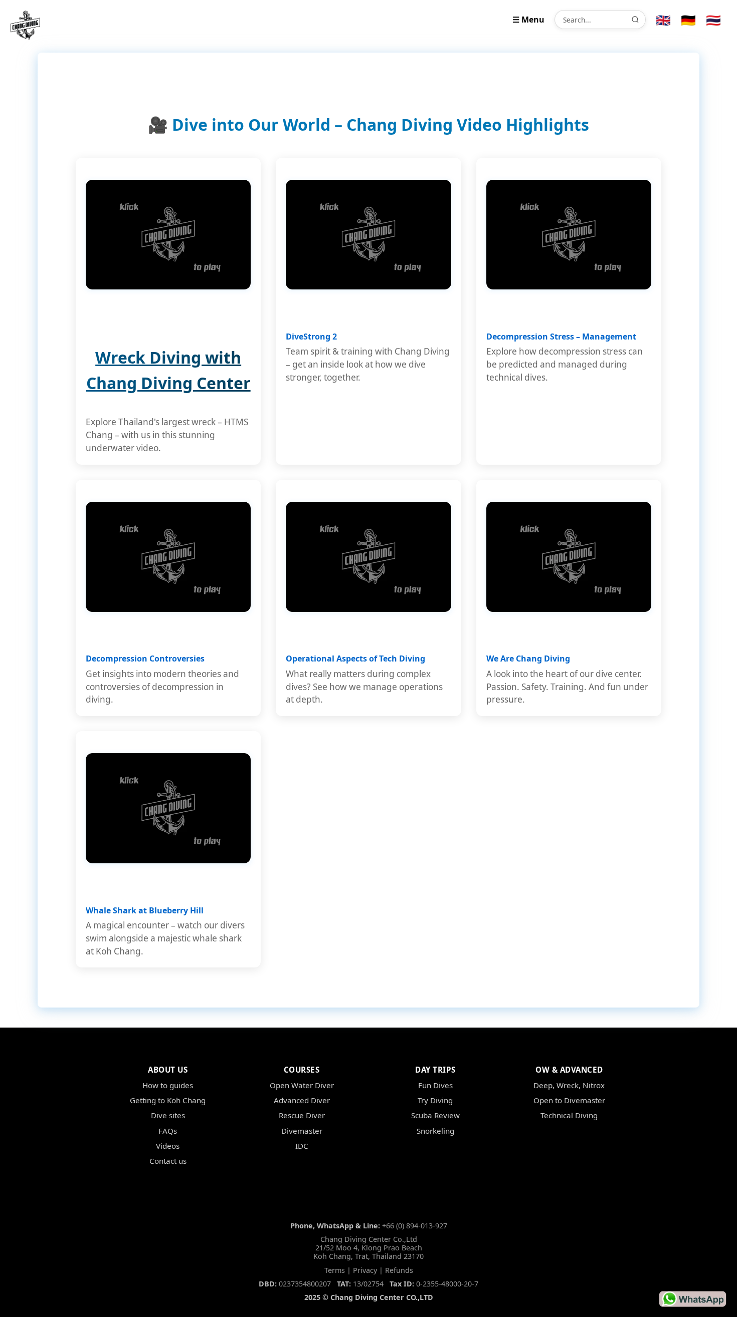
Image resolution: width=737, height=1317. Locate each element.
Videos (167, 1146)
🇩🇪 (688, 20)
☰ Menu (528, 19)
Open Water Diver (302, 1085)
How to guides (167, 1085)
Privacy (365, 1270)
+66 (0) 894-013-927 (414, 1225)
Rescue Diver (302, 1115)
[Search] (635, 20)
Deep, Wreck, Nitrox (569, 1085)
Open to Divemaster (569, 1100)
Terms (334, 1270)
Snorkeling (435, 1131)
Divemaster (301, 1131)
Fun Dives (435, 1085)
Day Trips (435, 1070)
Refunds (399, 1270)
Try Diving (435, 1100)
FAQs (167, 1131)
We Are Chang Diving (528, 658)
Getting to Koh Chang (168, 1100)
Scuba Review (435, 1115)
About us (168, 1070)
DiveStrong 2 (311, 336)
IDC (301, 1146)
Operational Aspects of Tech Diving (355, 658)
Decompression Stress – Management (561, 336)
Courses (302, 1070)
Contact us (168, 1161)
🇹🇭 (713, 20)
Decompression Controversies (145, 658)
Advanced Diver (302, 1100)
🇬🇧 (663, 20)
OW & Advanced (569, 1070)
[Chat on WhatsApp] (693, 1299)
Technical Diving (569, 1115)
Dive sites (168, 1115)
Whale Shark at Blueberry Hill (145, 910)
